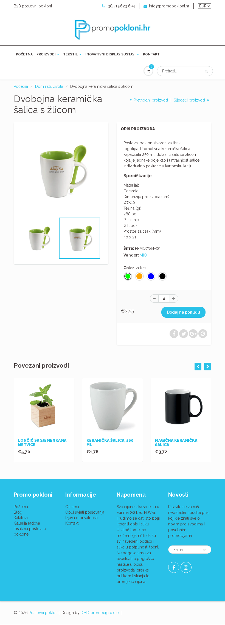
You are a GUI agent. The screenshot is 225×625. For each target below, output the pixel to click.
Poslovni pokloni (43, 612)
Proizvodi (46, 54)
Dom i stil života (49, 86)
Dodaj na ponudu (183, 312)
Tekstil (70, 54)
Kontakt (151, 54)
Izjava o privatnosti (81, 518)
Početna (24, 54)
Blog (18, 512)
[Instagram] (186, 567)
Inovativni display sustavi (110, 54)
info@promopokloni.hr (169, 6)
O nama (72, 507)
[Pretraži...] (206, 71)
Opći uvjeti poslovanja (84, 512)
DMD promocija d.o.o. (100, 612)
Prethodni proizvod (150, 100)
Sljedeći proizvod (190, 100)
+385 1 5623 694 (120, 6)
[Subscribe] (204, 549)
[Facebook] (173, 567)
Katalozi (21, 518)
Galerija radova (27, 523)
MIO (143, 255)
